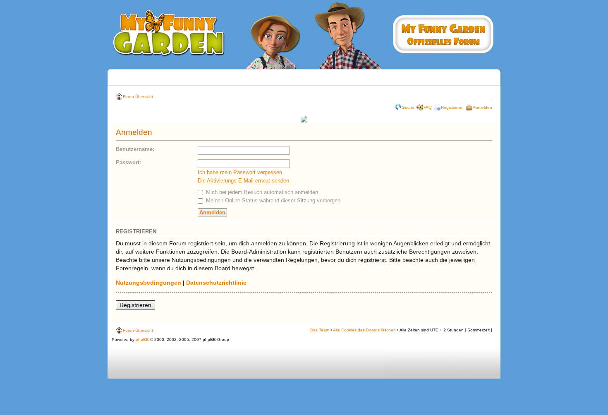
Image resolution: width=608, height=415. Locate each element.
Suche (408, 107)
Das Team (319, 330)
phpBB (142, 339)
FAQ (428, 107)
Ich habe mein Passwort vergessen (240, 172)
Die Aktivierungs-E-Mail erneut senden (243, 181)
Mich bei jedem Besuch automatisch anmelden (261, 192)
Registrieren (452, 107)
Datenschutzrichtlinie (216, 282)
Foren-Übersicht (138, 96)
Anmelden (482, 107)
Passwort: (128, 162)
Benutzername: (135, 149)
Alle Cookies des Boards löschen (364, 330)
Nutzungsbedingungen (148, 282)
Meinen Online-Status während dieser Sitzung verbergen (272, 200)
